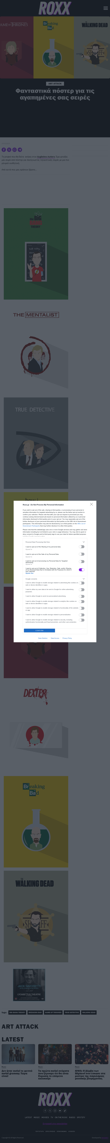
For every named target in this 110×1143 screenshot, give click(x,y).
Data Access (55, 638)
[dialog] (55, 571)
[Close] (92, 505)
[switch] (81, 546)
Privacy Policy (67, 638)
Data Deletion (42, 638)
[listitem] (55, 542)
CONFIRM (40, 630)
